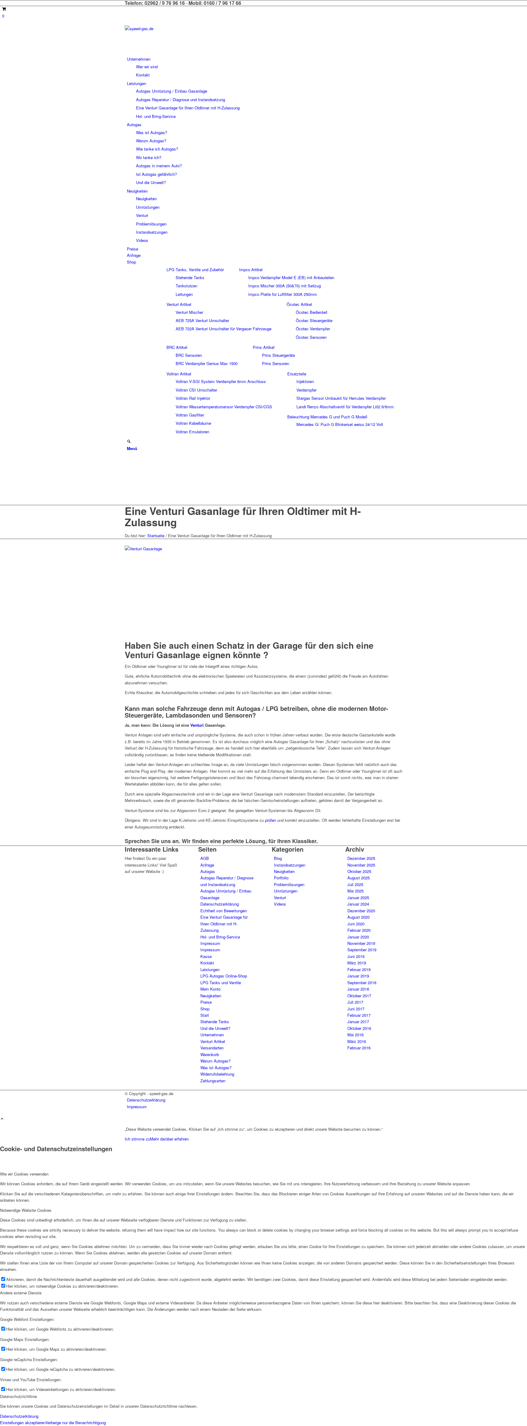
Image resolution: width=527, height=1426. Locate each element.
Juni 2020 (355, 924)
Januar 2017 (358, 1021)
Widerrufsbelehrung (217, 1074)
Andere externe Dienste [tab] (20, 1293)
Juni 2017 (355, 1009)
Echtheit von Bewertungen (223, 910)
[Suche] (129, 442)
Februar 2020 (359, 930)
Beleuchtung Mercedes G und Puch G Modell (327, 417)
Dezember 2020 (361, 910)
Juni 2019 (355, 956)
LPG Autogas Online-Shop (223, 976)
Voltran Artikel (179, 374)
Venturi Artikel (179, 304)
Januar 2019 (358, 976)
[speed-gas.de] (170, 28)
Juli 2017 (355, 1002)
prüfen (270, 820)
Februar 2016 (359, 1048)
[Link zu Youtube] (128, 495)
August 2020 (358, 917)
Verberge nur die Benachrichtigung (75, 1422)
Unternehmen (212, 1035)
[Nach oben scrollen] (2, 1119)
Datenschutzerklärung (219, 904)
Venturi (197, 725)
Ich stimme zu (137, 1139)
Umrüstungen (285, 891)
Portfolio (281, 878)
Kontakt (207, 963)
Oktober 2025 (359, 871)
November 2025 (361, 865)
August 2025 (358, 878)
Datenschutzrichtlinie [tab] (18, 1396)
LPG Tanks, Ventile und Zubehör (195, 269)
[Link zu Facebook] (128, 468)
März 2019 (356, 963)
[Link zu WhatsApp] (128, 481)
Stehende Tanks (214, 1021)
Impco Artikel (251, 269)
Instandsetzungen (289, 865)
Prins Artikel (263, 347)
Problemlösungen (289, 884)
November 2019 (361, 943)
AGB (204, 858)
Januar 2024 (358, 904)
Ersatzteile (296, 374)
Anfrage (207, 865)
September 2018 (361, 982)
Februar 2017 (359, 1015)
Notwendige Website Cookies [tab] (26, 1210)
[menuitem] (264, 67)
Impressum (210, 943)
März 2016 (356, 1041)
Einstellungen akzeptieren (22, 1422)
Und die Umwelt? (215, 1028)
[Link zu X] (128, 461)
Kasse (206, 956)
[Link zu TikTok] (128, 488)
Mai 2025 (355, 891)
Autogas (207, 871)
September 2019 (361, 949)
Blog (278, 858)
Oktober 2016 (359, 1028)
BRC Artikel (177, 347)
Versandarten (212, 1048)
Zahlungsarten (212, 1081)
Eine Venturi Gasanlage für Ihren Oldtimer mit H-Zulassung (243, 516)
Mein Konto (210, 989)
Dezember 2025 (361, 858)
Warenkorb (209, 1054)
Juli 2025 (355, 884)
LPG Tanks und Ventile (220, 982)
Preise (206, 1002)
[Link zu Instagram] (128, 474)
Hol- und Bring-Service (220, 937)
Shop (205, 1009)
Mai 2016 (355, 1035)
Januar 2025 (358, 897)
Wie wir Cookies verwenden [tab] (24, 1174)
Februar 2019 (359, 969)
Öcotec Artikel (299, 304)
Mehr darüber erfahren (169, 1139)
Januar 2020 (358, 937)
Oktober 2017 (359, 996)
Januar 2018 (358, 989)
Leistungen (210, 969)
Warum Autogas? (215, 1061)
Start (204, 1015)
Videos (280, 904)
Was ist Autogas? (215, 1067)
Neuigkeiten (210, 996)
